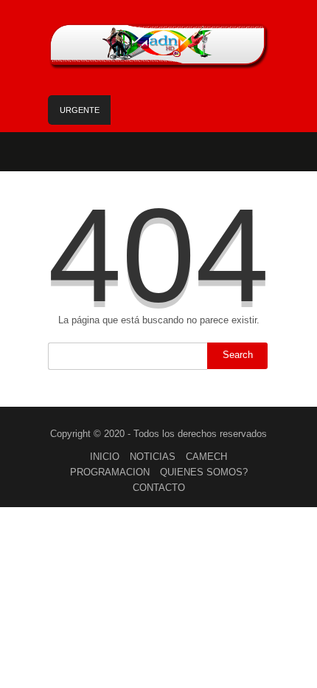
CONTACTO (159, 487)
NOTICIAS (152, 456)
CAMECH (206, 456)
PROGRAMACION (110, 472)
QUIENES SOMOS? (204, 472)
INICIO (104, 456)
